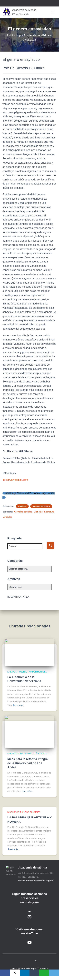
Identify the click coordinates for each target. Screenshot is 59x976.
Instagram (23, 960)
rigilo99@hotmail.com (15, 479)
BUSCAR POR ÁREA (18, 596)
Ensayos (22, 506)
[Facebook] (5, 973)
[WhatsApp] (44, 973)
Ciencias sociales (23, 511)
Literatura (49, 511)
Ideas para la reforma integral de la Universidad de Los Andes (28, 763)
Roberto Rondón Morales (32, 672)
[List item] (29, 917)
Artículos (7, 517)
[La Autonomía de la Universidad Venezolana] (29, 652)
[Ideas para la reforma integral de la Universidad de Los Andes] (29, 732)
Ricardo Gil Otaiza (41, 506)
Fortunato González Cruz (32, 754)
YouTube (29, 960)
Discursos (13, 812)
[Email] (54, 973)
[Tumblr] (34, 973)
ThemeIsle (42, 968)
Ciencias (38, 511)
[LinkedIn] (25, 973)
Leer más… (19, 705)
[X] (15, 973)
